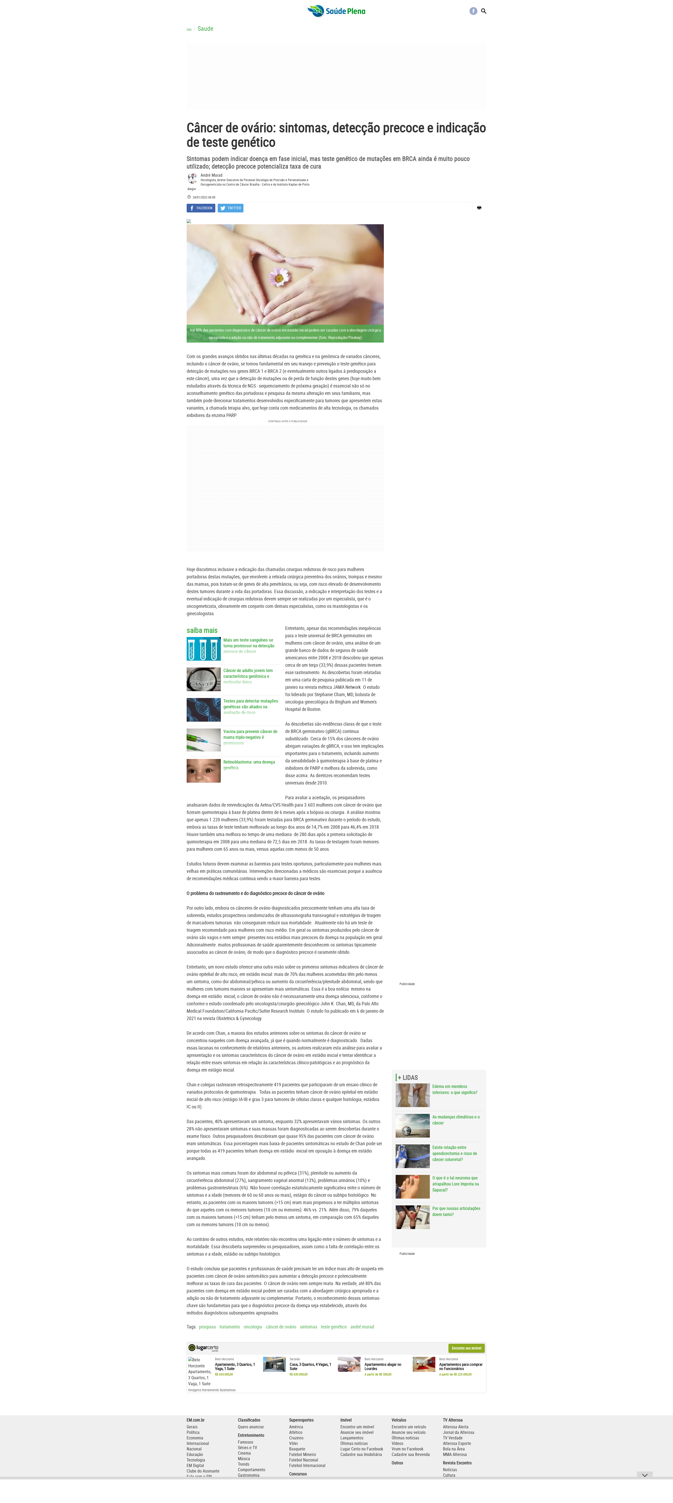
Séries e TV (247, 1447)
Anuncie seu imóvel (357, 1432)
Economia (195, 1438)
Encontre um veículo (409, 1427)
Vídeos (397, 1443)
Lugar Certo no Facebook (361, 1449)
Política (193, 1432)
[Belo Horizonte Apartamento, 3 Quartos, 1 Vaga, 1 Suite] (199, 1372)
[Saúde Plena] (336, 11)
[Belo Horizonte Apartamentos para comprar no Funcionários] (424, 1364)
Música (244, 1458)
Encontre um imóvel (357, 1427)
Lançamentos (351, 1438)
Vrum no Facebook (407, 1449)
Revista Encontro (457, 1463)
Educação (195, 1454)
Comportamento (251, 1470)
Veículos (399, 1420)
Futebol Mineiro (302, 1454)
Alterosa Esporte (457, 1443)
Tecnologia (196, 1460)
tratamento (230, 1326)
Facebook (473, 11)
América (296, 1427)
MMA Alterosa (455, 1454)
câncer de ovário (281, 1326)
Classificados (249, 1420)
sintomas (308, 1326)
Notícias (450, 1470)
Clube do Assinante (203, 1471)
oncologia (253, 1326)
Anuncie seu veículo (409, 1432)
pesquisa (207, 1326)
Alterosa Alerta (455, 1427)
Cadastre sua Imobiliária (361, 1454)
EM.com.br (196, 1420)
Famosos (245, 1442)
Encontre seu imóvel (466, 1348)
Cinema (244, 1453)
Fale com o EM (199, 1476)
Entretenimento (251, 1435)
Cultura (449, 1475)
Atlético (295, 1432)
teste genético (334, 1326)
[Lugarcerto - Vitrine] (203, 1350)
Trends (243, 1464)
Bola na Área (454, 1449)
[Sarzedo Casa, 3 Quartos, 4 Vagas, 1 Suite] (274, 1364)
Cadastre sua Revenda (411, 1454)
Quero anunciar (251, 1427)
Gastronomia (248, 1475)
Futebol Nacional (303, 1460)
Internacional (198, 1443)
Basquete (297, 1449)
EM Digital (195, 1465)
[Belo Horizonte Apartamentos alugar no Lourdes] (349, 1364)
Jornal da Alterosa (458, 1432)
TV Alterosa (453, 1420)
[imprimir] (479, 207)
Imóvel (346, 1420)
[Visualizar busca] (483, 11)
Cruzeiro (296, 1438)
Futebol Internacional (307, 1465)
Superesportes (301, 1420)
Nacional (194, 1449)
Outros (397, 1463)
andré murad (362, 1326)
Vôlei (293, 1443)
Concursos (298, 1474)
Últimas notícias (354, 1443)
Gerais (192, 1427)
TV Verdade (453, 1438)
